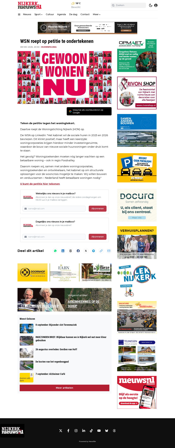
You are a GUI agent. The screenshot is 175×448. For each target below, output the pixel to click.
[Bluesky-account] (106, 430)
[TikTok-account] (91, 430)
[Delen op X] (86, 251)
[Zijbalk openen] (19, 14)
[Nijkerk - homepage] (30, 5)
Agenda (61, 14)
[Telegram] (93, 251)
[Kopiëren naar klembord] (101, 251)
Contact (85, 14)
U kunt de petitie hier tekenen (40, 183)
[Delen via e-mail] (109, 251)
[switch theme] (151, 5)
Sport (37, 14)
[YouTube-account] (99, 430)
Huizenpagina (49, 47)
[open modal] (156, 5)
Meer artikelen (64, 388)
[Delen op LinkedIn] (63, 251)
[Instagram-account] (76, 430)
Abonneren (97, 208)
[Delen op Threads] (70, 251)
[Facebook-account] (68, 430)
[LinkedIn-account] (83, 430)
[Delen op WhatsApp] (55, 251)
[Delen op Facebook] (78, 251)
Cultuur (50, 14)
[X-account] (60, 430)
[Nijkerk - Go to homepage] (12, 431)
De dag (73, 14)
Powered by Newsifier (87, 441)
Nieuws (27, 14)
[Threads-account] (114, 430)
